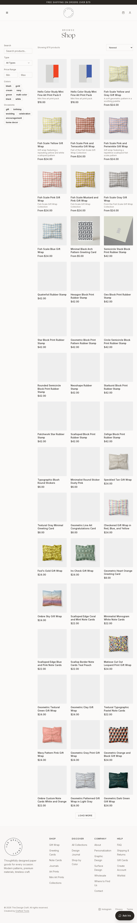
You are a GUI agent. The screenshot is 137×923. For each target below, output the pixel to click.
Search (7, 45)
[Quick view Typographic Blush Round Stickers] (42, 471)
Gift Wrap (54, 844)
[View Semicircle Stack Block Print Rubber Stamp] (118, 230)
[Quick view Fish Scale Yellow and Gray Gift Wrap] (108, 83)
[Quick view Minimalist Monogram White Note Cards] (108, 608)
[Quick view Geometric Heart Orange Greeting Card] (108, 562)
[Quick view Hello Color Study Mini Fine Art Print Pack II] (42, 83)
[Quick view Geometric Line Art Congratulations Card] (75, 517)
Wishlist (121, 875)
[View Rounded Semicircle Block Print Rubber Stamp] (52, 367)
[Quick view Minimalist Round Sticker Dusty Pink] (75, 471)
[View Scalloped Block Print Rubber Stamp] (85, 416)
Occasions (9, 105)
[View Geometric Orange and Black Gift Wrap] (118, 734)
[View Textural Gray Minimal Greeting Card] (52, 507)
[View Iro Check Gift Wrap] (85, 552)
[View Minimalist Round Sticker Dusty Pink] (85, 461)
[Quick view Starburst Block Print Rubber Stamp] (108, 377)
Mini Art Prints (56, 877)
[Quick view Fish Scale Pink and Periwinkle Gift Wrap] (108, 135)
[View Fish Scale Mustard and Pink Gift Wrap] (85, 179)
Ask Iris (127, 915)
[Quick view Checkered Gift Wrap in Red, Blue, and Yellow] (108, 517)
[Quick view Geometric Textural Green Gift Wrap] (42, 699)
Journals (54, 865)
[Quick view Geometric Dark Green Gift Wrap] (108, 790)
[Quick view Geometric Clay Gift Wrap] (75, 699)
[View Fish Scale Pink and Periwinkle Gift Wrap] (118, 125)
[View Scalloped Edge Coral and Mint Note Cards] (85, 598)
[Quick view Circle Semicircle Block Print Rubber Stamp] (108, 331)
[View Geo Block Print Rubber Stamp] (118, 276)
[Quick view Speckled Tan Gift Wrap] (108, 471)
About (97, 844)
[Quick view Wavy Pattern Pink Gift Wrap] (42, 744)
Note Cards (55, 860)
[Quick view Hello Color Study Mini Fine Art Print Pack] (75, 83)
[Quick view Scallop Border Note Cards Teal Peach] (75, 653)
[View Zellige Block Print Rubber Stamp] (118, 416)
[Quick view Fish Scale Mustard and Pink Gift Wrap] (75, 189)
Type (6, 57)
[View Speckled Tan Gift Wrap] (118, 461)
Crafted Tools (22, 911)
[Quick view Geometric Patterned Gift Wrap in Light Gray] (75, 790)
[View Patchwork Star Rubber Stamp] (52, 416)
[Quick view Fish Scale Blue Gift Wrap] (42, 240)
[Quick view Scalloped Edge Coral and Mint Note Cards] (75, 608)
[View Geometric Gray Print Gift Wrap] (85, 734)
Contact (98, 890)
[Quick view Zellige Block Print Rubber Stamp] (108, 426)
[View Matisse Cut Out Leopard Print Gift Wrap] (118, 643)
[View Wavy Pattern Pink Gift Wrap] (52, 734)
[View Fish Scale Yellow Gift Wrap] (52, 125)
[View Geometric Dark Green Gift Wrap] (118, 780)
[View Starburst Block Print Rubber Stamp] (118, 367)
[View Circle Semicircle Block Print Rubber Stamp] (118, 321)
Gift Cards (122, 860)
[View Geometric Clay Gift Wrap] (85, 689)
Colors (7, 81)
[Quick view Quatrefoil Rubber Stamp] (42, 286)
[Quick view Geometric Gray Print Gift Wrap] (75, 744)
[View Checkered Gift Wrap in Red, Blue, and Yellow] (118, 507)
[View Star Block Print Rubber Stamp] (52, 321)
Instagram (106, 909)
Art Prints (54, 871)
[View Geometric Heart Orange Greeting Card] (118, 552)
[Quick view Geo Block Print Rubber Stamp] (108, 286)
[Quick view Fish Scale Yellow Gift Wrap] (42, 135)
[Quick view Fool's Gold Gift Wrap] (42, 562)
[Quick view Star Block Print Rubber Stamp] (42, 331)
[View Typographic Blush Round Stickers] (52, 461)
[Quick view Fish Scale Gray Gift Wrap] (108, 189)
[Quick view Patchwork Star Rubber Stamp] (42, 426)
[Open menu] (7, 13)
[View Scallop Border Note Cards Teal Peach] (85, 643)
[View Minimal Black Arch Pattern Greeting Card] (85, 230)
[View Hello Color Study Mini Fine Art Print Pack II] (52, 73)
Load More (85, 815)
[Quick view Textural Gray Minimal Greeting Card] (42, 517)
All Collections (79, 844)
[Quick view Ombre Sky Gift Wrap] (42, 608)
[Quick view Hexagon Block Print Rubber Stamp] (75, 286)
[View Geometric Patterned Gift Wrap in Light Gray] (85, 780)
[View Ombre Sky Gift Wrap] (52, 598)
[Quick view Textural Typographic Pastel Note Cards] (108, 699)
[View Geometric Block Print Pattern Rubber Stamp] (85, 321)
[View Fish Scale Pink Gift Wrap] (52, 179)
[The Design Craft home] (68, 12)
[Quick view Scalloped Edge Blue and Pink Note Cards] (42, 653)
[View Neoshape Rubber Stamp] (85, 367)
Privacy (119, 909)
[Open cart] (123, 13)
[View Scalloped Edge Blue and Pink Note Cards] (52, 643)
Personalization (102, 850)
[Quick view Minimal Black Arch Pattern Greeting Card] (75, 240)
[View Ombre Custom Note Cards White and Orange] (52, 780)
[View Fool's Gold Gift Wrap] (52, 552)
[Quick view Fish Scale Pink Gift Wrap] (42, 189)
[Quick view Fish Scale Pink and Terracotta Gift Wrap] (75, 135)
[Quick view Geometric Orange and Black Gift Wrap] (108, 744)
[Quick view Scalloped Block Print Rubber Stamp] (75, 426)
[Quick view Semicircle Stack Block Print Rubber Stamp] (108, 240)
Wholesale (100, 875)
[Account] (130, 13)
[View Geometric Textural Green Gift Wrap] (52, 689)
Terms (130, 909)
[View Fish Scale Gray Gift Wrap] (118, 179)
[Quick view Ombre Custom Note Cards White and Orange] (42, 790)
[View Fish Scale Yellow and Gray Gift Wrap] (118, 73)
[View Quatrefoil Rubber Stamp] (52, 276)
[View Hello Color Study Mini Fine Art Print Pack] (85, 73)
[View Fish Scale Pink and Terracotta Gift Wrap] (85, 125)
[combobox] (18, 63)
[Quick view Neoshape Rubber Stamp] (75, 377)
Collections (55, 882)
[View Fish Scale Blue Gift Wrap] (52, 230)
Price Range (10, 69)
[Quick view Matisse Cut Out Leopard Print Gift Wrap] (108, 653)
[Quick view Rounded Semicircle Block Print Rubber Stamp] (42, 377)
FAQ (119, 844)
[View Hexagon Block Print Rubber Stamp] (85, 276)
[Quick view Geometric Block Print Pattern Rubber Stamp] (75, 331)
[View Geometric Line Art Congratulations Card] (85, 507)
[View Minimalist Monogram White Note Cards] (118, 598)
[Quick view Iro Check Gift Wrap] (75, 562)
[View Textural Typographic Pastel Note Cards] (118, 689)
